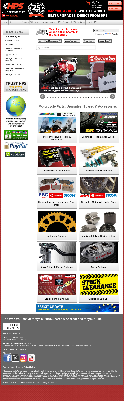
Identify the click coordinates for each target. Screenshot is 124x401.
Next (112, 96)
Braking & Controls (12, 41)
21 (99, 97)
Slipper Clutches (11, 55)
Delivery (81, 22)
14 (80, 97)
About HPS (55, 22)
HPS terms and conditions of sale (57, 371)
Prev (42, 96)
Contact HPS (69, 22)
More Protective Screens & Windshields (57, 138)
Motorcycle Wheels (12, 75)
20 (97, 97)
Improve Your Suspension (98, 170)
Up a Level (14, 22)
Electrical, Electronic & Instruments (13, 50)
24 (107, 97)
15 (83, 97)
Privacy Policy (8, 367)
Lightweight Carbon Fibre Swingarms (14, 70)
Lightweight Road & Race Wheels (99, 136)
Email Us (16, 334)
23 (105, 97)
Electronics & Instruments (57, 170)
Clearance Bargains (98, 298)
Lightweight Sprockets (57, 236)
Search (25, 22)
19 (94, 97)
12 (75, 97)
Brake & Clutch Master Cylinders (56, 267)
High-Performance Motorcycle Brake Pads (56, 203)
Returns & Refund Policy (25, 367)
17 (88, 97)
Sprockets (9, 45)
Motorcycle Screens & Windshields (13, 60)
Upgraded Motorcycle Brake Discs (98, 202)
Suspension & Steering (13, 65)
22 (102, 97)
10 (69, 97)
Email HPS (91, 22)
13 (77, 97)
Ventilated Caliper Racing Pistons (98, 236)
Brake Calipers (98, 267)
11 (72, 97)
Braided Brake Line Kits (57, 298)
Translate (115, 34)
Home (5, 22)
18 (91, 97)
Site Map (34, 22)
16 (86, 97)
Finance (45, 22)
